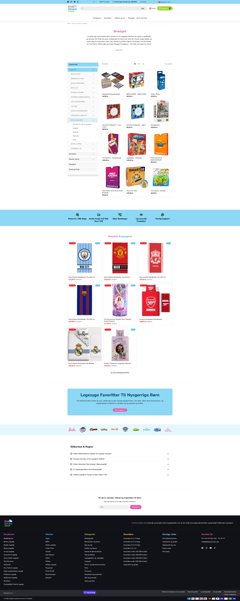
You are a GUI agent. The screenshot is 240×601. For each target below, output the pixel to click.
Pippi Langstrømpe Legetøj (13, 571)
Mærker (49, 534)
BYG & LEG (74, 88)
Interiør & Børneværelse (93, 552)
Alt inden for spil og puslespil (82, 124)
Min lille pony (8, 561)
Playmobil (49, 568)
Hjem (69, 23)
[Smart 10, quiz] (137, 177)
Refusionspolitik (193, 592)
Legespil (88, 561)
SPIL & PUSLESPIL (77, 120)
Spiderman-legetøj (10, 578)
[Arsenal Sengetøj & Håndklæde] (155, 300)
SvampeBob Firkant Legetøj (14, 584)
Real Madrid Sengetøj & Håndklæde (81, 364)
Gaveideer (72, 154)
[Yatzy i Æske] (161, 80)
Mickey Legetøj (51, 565)
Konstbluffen (155, 125)
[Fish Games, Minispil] (161, 177)
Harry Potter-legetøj (11, 558)
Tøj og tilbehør (90, 555)
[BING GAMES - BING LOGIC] (137, 80)
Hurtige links (169, 534)
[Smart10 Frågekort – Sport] (137, 111)
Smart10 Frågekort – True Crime (111, 126)
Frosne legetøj (9, 552)
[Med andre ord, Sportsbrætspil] (161, 144)
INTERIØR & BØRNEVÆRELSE (80, 97)
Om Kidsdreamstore (169, 538)
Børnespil (76, 136)
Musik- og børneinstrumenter (95, 565)
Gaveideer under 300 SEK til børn (135, 558)
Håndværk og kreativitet (93, 574)
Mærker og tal (74, 159)
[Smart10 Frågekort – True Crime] (112, 111)
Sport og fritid (90, 581)
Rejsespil (75, 132)
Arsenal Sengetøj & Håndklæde (151, 319)
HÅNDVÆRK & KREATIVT (79, 115)
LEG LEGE (74, 106)
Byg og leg (88, 545)
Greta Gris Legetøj (10, 555)
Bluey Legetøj (9, 548)
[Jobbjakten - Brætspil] (137, 144)
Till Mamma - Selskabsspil (111, 158)
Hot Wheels (50, 555)
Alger (48, 538)
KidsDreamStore (14, 598)
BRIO (47, 542)
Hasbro (48, 552)
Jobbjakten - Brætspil (134, 158)
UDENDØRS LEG (76, 148)
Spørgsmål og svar (169, 545)
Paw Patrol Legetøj (11, 568)
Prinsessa (88, 571)
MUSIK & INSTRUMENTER (79, 111)
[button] (164, 8)
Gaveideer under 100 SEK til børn (135, 552)
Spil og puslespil (90, 578)
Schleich (48, 578)
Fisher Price (50, 548)
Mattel (48, 561)
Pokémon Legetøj (10, 574)
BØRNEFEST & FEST (77, 79)
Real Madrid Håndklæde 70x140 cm (82, 277)
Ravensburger (51, 574)
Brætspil (75, 128)
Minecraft (7, 565)
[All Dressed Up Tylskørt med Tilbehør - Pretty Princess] (120, 300)
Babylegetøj (89, 538)
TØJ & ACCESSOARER (78, 102)
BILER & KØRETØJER (77, 83)
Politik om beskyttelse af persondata (173, 592)
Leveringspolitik (205, 592)
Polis (86, 568)
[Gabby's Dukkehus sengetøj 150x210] (120, 344)
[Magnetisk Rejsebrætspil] (112, 80)
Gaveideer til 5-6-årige (131, 545)
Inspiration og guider (130, 565)
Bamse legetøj (9, 542)
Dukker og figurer (91, 548)
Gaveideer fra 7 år (129, 548)
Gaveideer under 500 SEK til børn (135, 561)
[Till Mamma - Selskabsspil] (112, 144)
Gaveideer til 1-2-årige (131, 538)
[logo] (8, 523)
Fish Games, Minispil (158, 191)
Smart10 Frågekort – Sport (136, 125)
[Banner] (72, 429)
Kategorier (73, 70)
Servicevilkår (217, 592)
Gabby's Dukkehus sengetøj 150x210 (117, 364)
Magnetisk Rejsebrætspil (111, 94)
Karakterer (9, 534)
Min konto (166, 552)
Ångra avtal (166, 548)
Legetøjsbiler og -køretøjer (94, 558)
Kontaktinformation (230, 592)
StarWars (7, 581)
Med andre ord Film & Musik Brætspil (112, 192)
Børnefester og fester (92, 542)
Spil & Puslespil (76, 23)
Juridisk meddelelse (230, 594)
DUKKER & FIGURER (77, 92)
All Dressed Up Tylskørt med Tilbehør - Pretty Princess (118, 320)
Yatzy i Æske (155, 94)
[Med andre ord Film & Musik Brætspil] (112, 177)
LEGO (48, 558)
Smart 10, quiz (132, 191)
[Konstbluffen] (161, 111)
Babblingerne (8, 538)
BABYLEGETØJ (75, 74)
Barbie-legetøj (9, 545)
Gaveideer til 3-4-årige (131, 542)
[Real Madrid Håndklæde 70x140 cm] (84, 258)
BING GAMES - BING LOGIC (136, 94)
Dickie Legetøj (51, 545)
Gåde (74, 140)
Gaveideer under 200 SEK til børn (135, 555)
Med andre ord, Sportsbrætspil (156, 159)
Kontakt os (207, 534)
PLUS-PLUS (50, 571)
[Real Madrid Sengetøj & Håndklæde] (84, 344)
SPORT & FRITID (76, 144)
